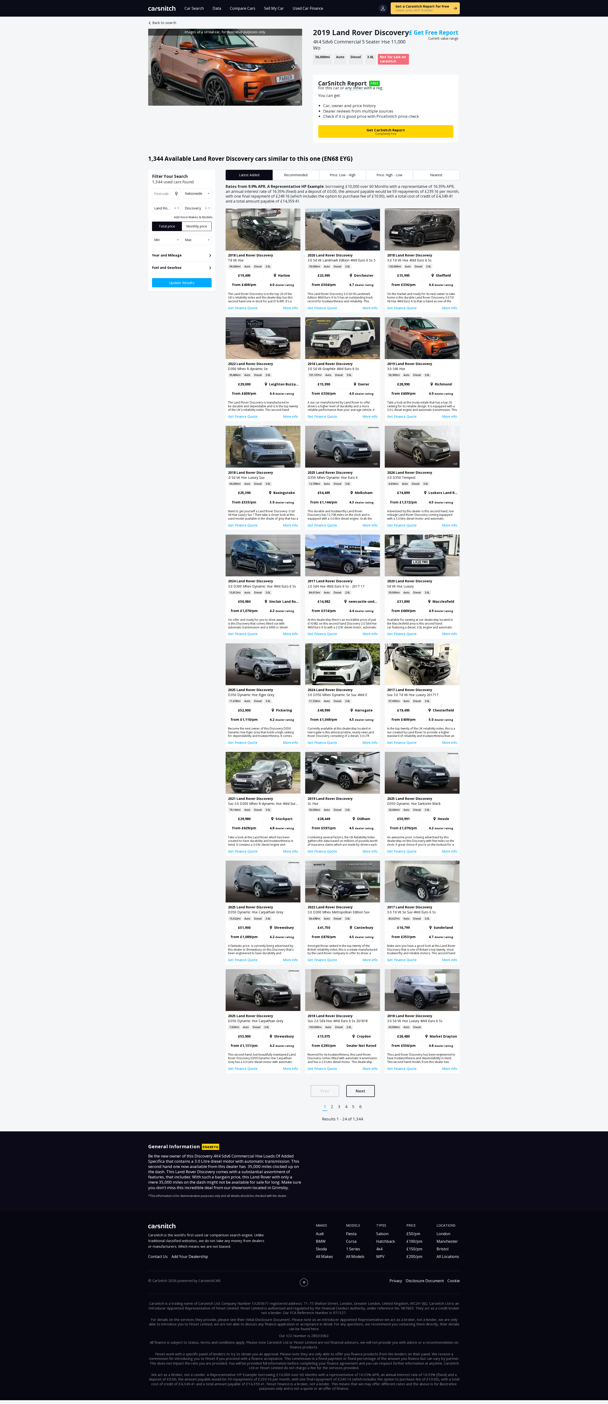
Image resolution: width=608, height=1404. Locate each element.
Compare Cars (242, 8)
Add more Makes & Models (193, 217)
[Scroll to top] (304, 1282)
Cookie (453, 1280)
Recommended (296, 175)
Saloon (382, 1233)
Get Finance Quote (242, 308)
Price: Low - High (343, 175)
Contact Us (158, 1256)
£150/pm (414, 1249)
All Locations (448, 1256)
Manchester (447, 1241)
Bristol (442, 1249)
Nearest (436, 175)
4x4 (379, 1249)
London (443, 1233)
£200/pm (414, 1256)
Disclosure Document (425, 1280)
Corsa (351, 1241)
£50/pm (413, 1233)
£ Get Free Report (433, 32)
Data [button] (217, 8)
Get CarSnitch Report (385, 131)
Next (360, 1091)
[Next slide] (293, 67)
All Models (355, 1256)
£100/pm (414, 1241)
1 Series (353, 1249)
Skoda (321, 1249)
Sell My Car (274, 8)
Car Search (194, 8)
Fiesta (351, 1233)
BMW (321, 1241)
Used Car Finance (308, 8)
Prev (324, 1091)
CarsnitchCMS (210, 1280)
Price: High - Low (389, 175)
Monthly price (196, 226)
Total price (167, 226)
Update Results (182, 282)
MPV (380, 1256)
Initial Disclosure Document (268, 1319)
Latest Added (249, 175)
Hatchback (385, 1241)
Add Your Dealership (189, 1256)
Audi (320, 1233)
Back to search (164, 22)
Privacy (396, 1280)
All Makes (324, 1256)
